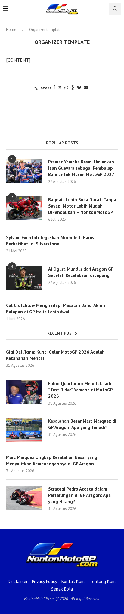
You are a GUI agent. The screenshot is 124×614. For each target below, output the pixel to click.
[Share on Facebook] (54, 87)
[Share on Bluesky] (79, 87)
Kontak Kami (73, 581)
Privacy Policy (44, 581)
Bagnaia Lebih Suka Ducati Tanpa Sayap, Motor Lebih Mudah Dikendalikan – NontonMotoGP (82, 206)
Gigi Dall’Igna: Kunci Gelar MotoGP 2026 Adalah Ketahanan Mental (55, 355)
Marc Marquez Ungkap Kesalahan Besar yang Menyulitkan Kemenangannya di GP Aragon (51, 460)
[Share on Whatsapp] (66, 87)
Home (11, 29)
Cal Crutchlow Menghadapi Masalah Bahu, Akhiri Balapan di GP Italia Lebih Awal (55, 308)
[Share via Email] (86, 87)
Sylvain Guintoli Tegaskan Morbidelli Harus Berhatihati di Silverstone (50, 241)
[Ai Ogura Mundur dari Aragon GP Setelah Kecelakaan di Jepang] (24, 278)
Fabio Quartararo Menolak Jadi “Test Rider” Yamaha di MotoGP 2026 (80, 390)
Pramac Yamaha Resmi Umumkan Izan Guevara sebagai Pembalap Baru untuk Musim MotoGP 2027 (81, 168)
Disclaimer (18, 581)
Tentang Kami (103, 581)
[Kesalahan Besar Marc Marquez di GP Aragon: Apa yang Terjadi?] (24, 430)
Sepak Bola (62, 589)
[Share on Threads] (72, 87)
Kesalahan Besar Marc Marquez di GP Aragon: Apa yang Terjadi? (82, 424)
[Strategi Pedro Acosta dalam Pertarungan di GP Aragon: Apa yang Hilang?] (24, 498)
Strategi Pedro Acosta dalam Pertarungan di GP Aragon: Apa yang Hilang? (79, 495)
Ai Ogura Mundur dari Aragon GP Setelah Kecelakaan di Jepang (80, 272)
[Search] (115, 9)
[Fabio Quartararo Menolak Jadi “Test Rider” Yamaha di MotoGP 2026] (24, 392)
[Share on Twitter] (60, 87)
